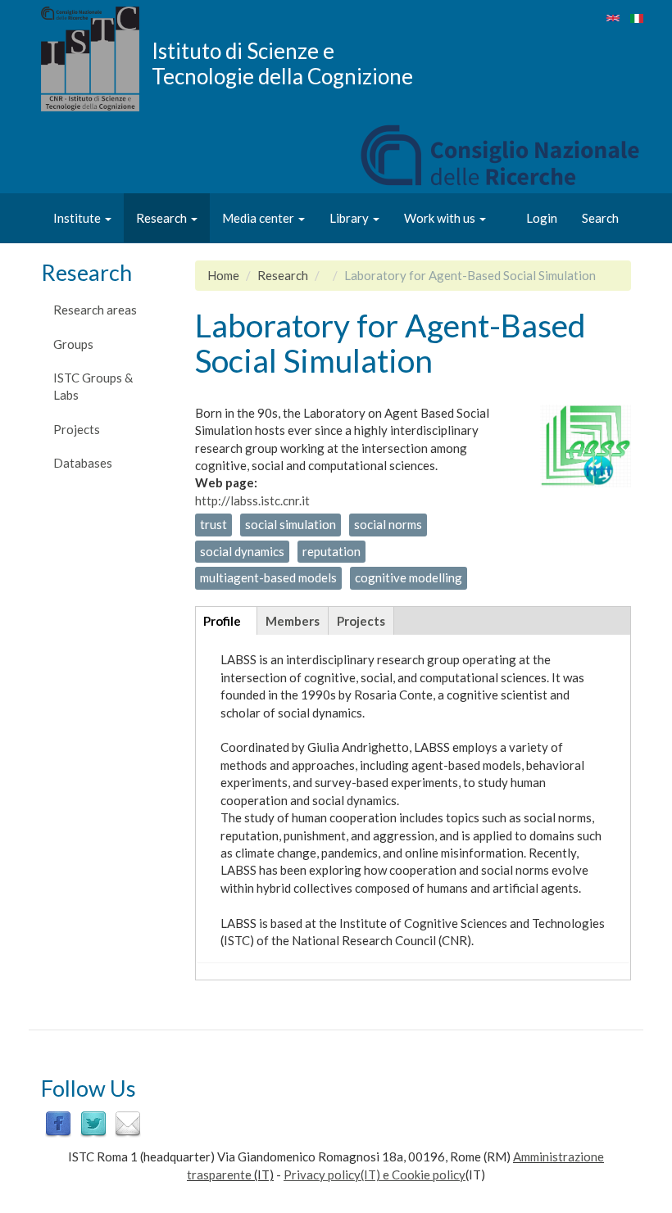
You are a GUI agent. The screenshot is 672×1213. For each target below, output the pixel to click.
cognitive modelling (408, 577)
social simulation (290, 524)
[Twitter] (93, 1123)
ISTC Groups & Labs (93, 386)
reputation (331, 551)
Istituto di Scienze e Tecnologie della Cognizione (282, 63)
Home (223, 275)
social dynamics (242, 551)
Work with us (441, 217)
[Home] (96, 59)
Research (162, 217)
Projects (76, 429)
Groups (73, 344)
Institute (78, 217)
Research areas (95, 309)
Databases (82, 462)
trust (213, 524)
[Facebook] (58, 1123)
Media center (259, 217)
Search (600, 217)
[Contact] (128, 1123)
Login (541, 217)
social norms (388, 524)
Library (350, 217)
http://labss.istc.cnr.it (252, 500)
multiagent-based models (268, 577)
